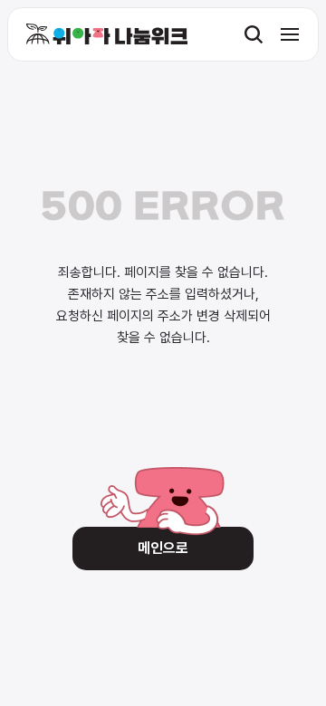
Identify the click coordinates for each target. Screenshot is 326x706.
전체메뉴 (290, 34)
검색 (253, 34)
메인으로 (163, 548)
